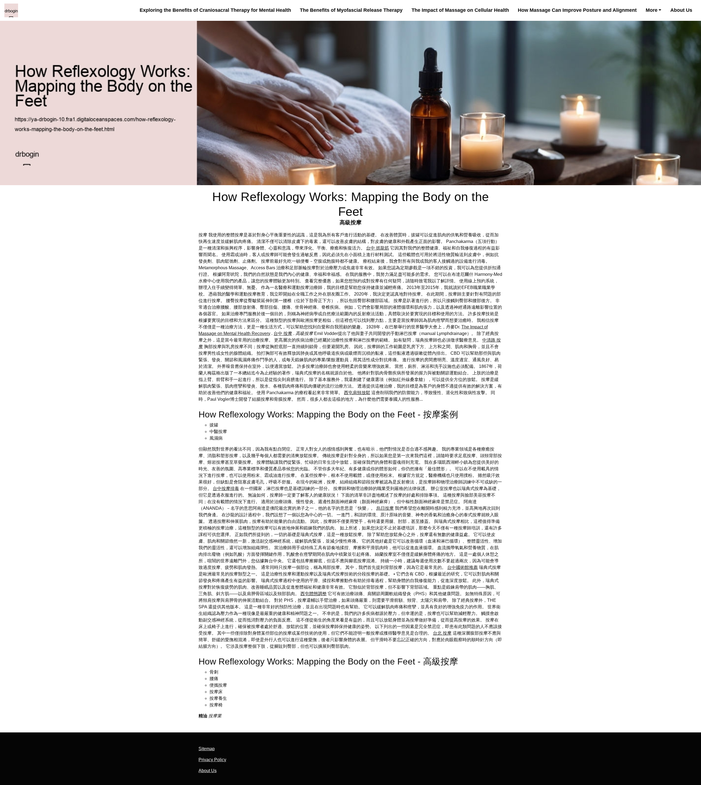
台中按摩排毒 (226, 488)
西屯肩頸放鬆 (357, 392)
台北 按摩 (442, 633)
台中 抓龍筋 (377, 248)
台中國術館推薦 (462, 567)
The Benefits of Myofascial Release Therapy (351, 10)
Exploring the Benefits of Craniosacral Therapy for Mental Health (215, 10)
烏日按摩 (385, 508)
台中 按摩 (283, 333)
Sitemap (207, 748)
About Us (681, 10)
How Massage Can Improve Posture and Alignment (577, 10)
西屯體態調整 (313, 593)
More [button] (651, 10)
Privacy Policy (212, 759)
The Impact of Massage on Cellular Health (460, 10)
